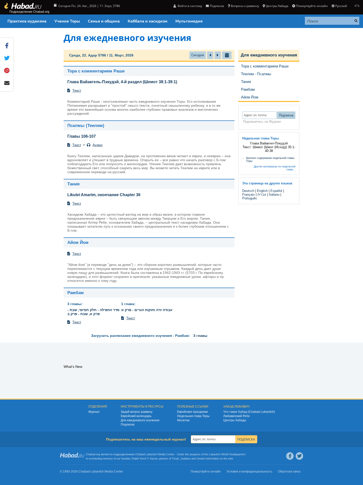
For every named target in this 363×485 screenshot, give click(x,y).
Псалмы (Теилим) (85, 125)
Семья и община (104, 21)
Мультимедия (189, 21)
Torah (175, 458)
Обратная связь (289, 471)
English (262, 191)
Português (249, 198)
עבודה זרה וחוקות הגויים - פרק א (146, 310)
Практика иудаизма (26, 21)
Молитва (183, 420)
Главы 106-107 (81, 136)
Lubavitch (151, 454)
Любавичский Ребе (236, 416)
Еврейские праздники (192, 412)
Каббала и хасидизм (147, 21)
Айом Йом (78, 242)
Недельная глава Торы (193, 416)
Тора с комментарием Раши (95, 71)
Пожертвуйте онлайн (312, 6)
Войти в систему (189, 6)
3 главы (74, 304)
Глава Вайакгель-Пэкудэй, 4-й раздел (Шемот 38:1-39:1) (122, 82)
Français (248, 194)
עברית (261, 194)
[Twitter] (299, 456)
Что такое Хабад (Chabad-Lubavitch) (249, 412)
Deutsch (248, 191)
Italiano (274, 194)
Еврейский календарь (136, 416)
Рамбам (75, 292)
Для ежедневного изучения (269, 55)
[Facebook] (290, 456)
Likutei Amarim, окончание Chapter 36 (103, 195)
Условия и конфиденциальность (249, 471)
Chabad (140, 454)
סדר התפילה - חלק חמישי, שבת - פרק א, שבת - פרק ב (93, 312)
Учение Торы (67, 21)
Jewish (201, 458)
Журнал (94, 412)
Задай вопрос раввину (136, 412)
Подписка (127, 424)
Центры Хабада (234, 420)
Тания (73, 184)
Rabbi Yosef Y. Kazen (145, 458)
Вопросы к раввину (245, 6)
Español (276, 191)
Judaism (185, 458)
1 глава (127, 304)
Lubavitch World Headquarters (227, 454)
